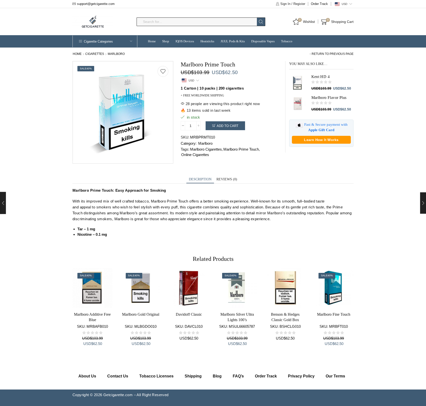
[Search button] (261, 22)
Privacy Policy (301, 376)
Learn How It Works (321, 140)
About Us (87, 376)
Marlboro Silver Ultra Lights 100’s (237, 317)
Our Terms (335, 376)
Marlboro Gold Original (140, 314)
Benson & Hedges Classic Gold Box (285, 317)
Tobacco (286, 41)
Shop (165, 41)
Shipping (193, 376)
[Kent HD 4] (297, 82)
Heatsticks (207, 41)
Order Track (319, 4)
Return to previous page (333, 54)
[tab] (200, 179)
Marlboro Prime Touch (241, 149)
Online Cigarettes (195, 155)
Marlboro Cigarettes (206, 149)
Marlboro (116, 54)
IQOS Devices (185, 41)
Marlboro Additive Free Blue (92, 317)
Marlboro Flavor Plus (329, 97)
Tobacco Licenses (156, 376)
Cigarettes (94, 54)
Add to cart (227, 126)
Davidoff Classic (189, 314)
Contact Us (117, 376)
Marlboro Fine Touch (333, 314)
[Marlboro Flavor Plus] (297, 103)
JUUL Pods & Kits (233, 41)
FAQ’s (238, 376)
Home (152, 41)
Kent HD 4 (320, 77)
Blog (217, 376)
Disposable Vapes (263, 41)
